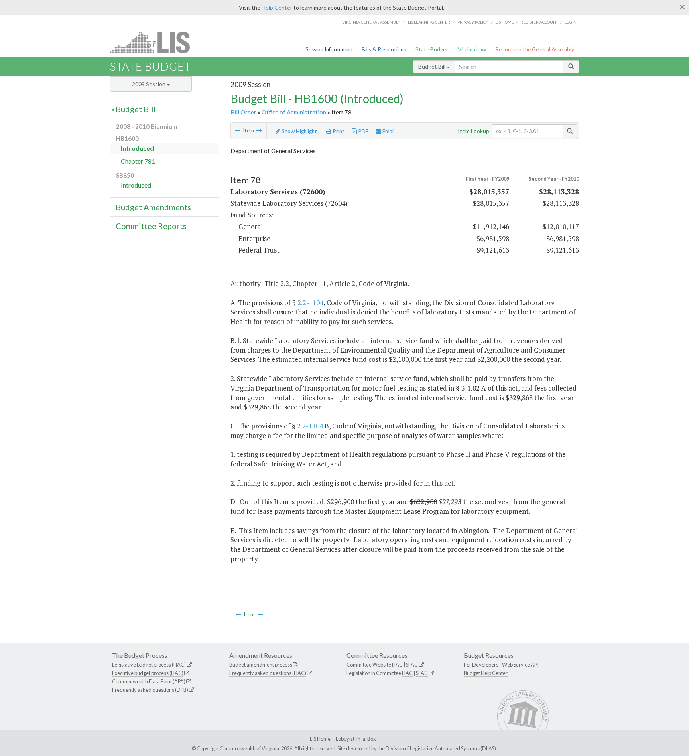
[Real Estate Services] (259, 130)
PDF (362, 131)
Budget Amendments (153, 207)
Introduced (137, 148)
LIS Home (320, 739)
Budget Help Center (486, 673)
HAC (397, 664)
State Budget (431, 49)
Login (571, 22)
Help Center (277, 7)
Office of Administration (294, 112)
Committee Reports (151, 226)
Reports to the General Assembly (534, 49)
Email (388, 131)
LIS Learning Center (429, 22)
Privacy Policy (472, 22)
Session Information (328, 49)
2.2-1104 (310, 302)
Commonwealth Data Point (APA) (148, 681)
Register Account (539, 22)
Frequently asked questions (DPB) (150, 690)
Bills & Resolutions (384, 49)
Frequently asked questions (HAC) (267, 673)
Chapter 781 (138, 161)
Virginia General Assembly (371, 22)
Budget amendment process (260, 664)
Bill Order (243, 112)
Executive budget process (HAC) (147, 673)
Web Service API (520, 664)
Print (337, 131)
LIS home (505, 22)
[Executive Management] (237, 130)
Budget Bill (432, 66)
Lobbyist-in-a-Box (356, 739)
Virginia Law (472, 49)
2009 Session (149, 84)
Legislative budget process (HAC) (149, 664)
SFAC (412, 664)
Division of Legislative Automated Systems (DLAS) (441, 748)
